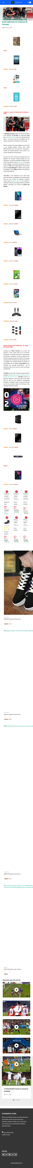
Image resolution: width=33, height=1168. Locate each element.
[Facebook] (3, 1154)
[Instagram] (9, 1154)
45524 (10, 242)
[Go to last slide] (4, 1082)
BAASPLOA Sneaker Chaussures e (12, 874)
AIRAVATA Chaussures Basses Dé (12, 619)
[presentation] (16, 1076)
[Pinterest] (15, 1154)
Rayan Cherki (20, 162)
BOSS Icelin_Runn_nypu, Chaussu (12, 969)
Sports (10, 16)
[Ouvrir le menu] (3, 2)
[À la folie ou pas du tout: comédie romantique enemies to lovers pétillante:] (16, 97)
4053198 (11, 224)
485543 (11, 302)
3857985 (11, 205)
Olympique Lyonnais (16, 181)
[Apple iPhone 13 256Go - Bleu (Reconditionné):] (18, 196)
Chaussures (6, 617)
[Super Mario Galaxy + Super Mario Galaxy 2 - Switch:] (16, 293)
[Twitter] (6, 1154)
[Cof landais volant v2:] (16, 41)
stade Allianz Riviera (10, 137)
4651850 (11, 106)
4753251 (11, 284)
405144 (11, 69)
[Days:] (16, 60)
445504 (11, 339)
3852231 (11, 261)
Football (4, 16)
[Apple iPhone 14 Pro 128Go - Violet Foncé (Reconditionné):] (18, 251)
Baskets (5, 967)
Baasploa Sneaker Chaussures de (12, 714)
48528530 (11, 321)
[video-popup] (16, 399)
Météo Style (12, 1117)
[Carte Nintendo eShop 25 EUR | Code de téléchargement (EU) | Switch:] (16, 274)
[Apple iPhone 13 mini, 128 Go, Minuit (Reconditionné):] (18, 475)
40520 (10, 428)
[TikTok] (12, 1154)
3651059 (11, 484)
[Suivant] (28, 1082)
